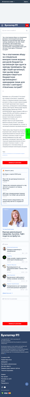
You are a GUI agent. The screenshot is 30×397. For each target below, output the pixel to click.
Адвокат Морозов (11, 264)
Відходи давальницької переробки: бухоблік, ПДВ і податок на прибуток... (14, 234)
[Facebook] (2, 387)
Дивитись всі (7, 293)
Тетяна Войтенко (8, 229)
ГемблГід (9, 256)
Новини (3, 374)
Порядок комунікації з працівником (14, 250)
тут (5, 353)
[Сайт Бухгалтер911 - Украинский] (10, 335)
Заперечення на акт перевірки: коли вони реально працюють (17, 286)
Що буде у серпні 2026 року (12, 174)
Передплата (27, 25)
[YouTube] (4, 387)
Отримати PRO (5, 357)
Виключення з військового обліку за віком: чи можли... (16, 278)
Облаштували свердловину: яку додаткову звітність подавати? (13, 200)
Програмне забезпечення (8, 364)
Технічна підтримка (7, 370)
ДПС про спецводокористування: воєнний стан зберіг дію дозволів (14, 194)
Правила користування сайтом (10, 368)
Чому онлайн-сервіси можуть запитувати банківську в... (17, 259)
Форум (3, 381)
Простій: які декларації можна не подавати (14, 179)
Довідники (4, 362)
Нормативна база (6, 359)
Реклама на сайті (6, 378)
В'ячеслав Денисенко (12, 247)
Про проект (4, 376)
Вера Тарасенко (11, 275)
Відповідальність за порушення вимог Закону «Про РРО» (17, 268)
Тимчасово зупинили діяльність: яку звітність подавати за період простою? (15, 187)
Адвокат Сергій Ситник (13, 283)
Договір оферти (6, 366)
